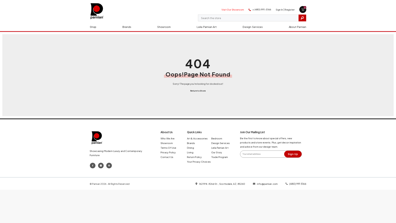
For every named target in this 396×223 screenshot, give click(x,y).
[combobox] (248, 18)
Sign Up (293, 154)
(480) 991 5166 (297, 183)
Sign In (279, 9)
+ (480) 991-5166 (261, 9)
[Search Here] (252, 18)
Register (290, 9)
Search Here (302, 18)
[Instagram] (101, 165)
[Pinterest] (109, 165)
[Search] (252, 18)
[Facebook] (93, 165)
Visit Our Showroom (233, 9)
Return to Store (198, 91)
